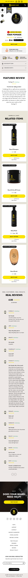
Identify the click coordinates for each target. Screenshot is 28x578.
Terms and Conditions (10, 576)
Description (8, 63)
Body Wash (14, 230)
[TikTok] (20, 519)
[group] (17, 18)
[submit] (23, 563)
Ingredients (8, 67)
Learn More (14, 159)
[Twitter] (11, 519)
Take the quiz (14, 502)
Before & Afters (14, 537)
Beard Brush (14, 271)
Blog (14, 524)
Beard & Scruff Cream (14, 190)
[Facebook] (7, 519)
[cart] (24, 5)
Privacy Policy (14, 550)
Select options (14, 236)
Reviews (14, 547)
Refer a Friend (14, 545)
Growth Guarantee (14, 532)
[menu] (3, 5)
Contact (14, 529)
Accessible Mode (14, 569)
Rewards (14, 543)
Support (14, 527)
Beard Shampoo (14, 149)
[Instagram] (14, 519)
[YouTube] (17, 519)
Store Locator (14, 535)
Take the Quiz (14, 541)
